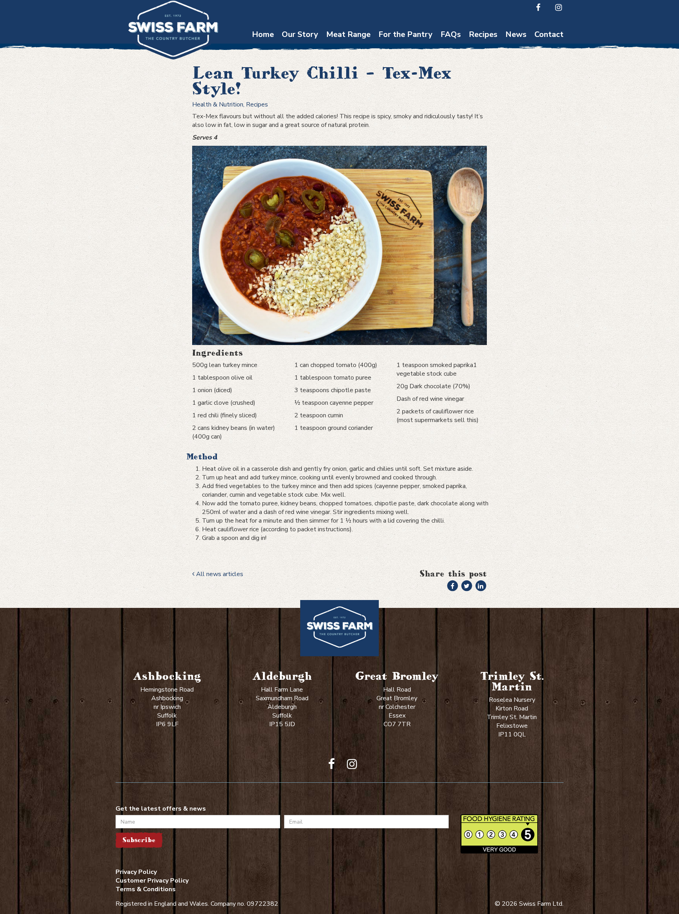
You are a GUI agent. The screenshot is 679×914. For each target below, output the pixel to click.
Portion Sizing (450, 62)
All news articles (219, 574)
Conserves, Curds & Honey (405, 66)
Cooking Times (450, 47)
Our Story (300, 34)
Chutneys (405, 47)
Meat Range (348, 34)
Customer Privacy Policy (152, 880)
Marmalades (405, 123)
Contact (548, 34)
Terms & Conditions (146, 889)
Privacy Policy (136, 872)
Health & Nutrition (217, 104)
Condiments (405, 85)
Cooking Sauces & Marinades (405, 104)
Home (263, 34)
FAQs (450, 34)
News (516, 34)
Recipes (483, 34)
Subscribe (139, 840)
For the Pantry (405, 34)
